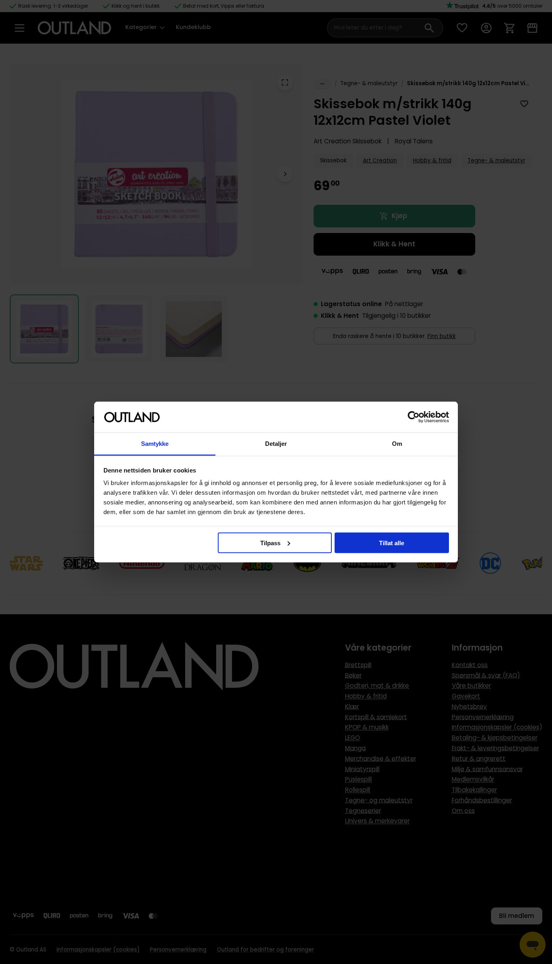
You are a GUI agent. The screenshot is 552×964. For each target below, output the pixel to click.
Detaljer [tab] (276, 443)
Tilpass (270, 542)
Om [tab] (397, 443)
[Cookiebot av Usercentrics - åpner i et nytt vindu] (413, 417)
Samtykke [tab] (155, 443)
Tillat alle (391, 542)
